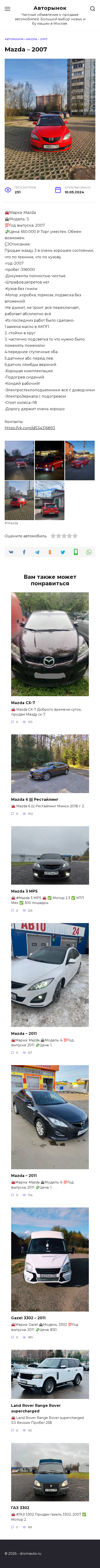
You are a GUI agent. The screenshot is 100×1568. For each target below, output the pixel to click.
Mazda (12, 523)
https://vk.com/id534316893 (30, 428)
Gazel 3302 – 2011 (28, 1318)
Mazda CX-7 (23, 702)
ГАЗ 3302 (20, 1508)
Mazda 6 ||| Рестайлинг (35, 799)
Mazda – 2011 (24, 1033)
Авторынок (50, 8)
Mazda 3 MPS (24, 891)
